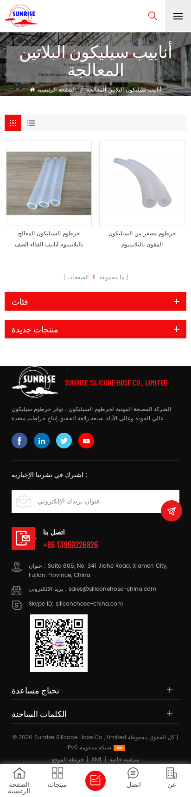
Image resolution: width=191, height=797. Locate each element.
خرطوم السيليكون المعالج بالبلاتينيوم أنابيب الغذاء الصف (49, 239)
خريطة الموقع (68, 759)
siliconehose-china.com (89, 604)
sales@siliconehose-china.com (112, 589)
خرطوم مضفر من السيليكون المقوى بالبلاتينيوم (142, 239)
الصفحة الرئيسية (56, 90)
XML (96, 759)
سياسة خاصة (124, 759)
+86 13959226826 (70, 544)
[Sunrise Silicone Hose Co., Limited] (21, 16)
